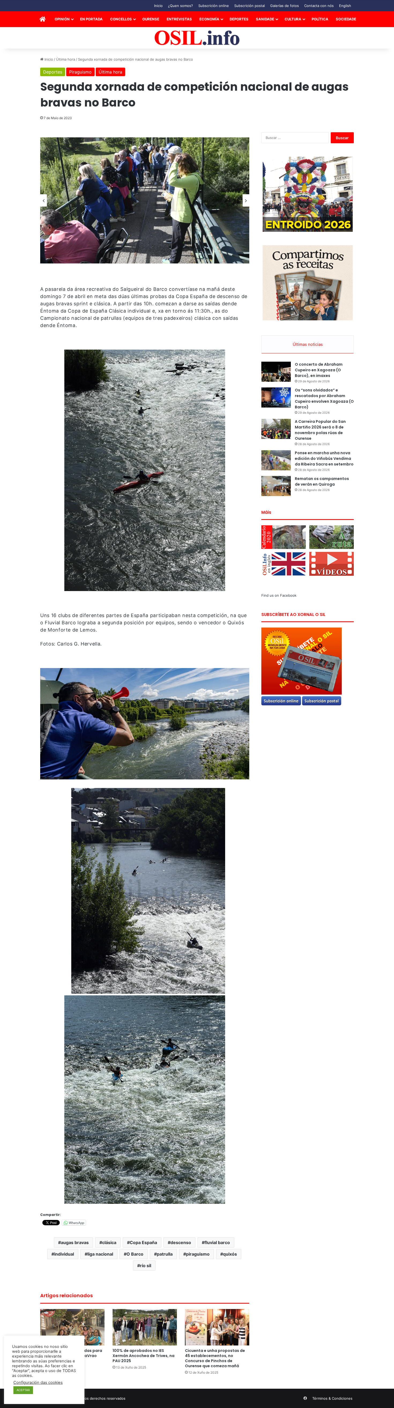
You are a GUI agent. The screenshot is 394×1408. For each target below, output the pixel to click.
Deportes (239, 19)
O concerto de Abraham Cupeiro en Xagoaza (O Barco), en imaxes (319, 370)
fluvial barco (217, 1242)
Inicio (158, 5)
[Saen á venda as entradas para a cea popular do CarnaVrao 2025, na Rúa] (72, 1327)
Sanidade (265, 19)
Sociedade (346, 19)
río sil (145, 1265)
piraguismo (198, 1254)
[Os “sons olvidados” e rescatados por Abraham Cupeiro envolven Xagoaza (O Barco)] (276, 397)
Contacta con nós (319, 5)
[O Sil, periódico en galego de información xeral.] (197, 38)
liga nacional (100, 1254)
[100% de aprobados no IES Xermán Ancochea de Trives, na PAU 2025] (145, 1327)
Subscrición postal (249, 5)
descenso (180, 1242)
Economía (209, 19)
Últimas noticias (308, 344)
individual (64, 1254)
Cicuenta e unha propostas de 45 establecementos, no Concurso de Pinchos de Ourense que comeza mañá (215, 1358)
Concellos (121, 19)
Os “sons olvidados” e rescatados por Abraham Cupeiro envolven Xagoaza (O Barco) (324, 398)
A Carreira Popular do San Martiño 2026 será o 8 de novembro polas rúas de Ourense (320, 430)
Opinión (62, 19)
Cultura (293, 19)
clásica (109, 1242)
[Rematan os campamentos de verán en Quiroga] (276, 486)
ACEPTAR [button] (23, 1390)
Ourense (150, 19)
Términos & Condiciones (332, 1398)
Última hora (65, 59)
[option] (144, 200)
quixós (230, 1254)
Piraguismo (80, 72)
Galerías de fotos (284, 5)
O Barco (135, 1254)
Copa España (143, 1242)
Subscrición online (213, 5)
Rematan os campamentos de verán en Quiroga (322, 481)
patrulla (165, 1254)
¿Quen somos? (180, 5)
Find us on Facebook (278, 595)
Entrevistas (179, 19)
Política (320, 19)
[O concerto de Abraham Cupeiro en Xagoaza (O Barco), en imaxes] (276, 372)
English (345, 5)
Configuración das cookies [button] (38, 1382)
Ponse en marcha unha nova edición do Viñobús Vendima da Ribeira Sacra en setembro (324, 458)
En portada (91, 19)
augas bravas (75, 1242)
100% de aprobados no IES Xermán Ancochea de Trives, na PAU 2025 (143, 1355)
